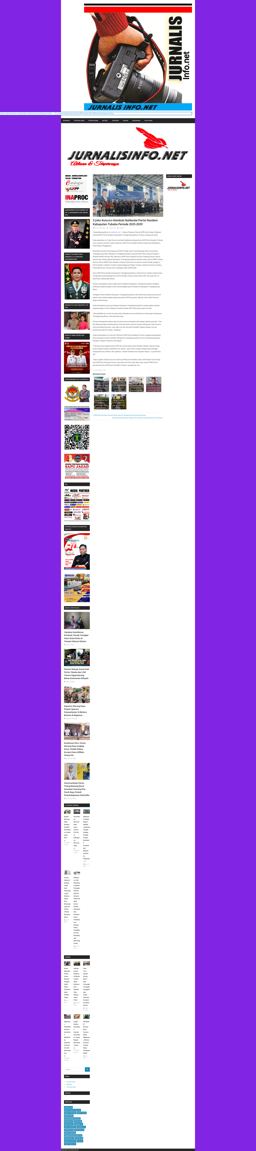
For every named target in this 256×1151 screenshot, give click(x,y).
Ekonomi (115, 120)
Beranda (66, 120)
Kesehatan (136, 120)
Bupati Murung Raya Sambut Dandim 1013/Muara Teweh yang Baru (67, 827)
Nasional (69, 1130)
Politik (79, 1138)
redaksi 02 (112, 228)
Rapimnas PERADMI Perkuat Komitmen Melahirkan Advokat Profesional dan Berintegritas (67, 1037)
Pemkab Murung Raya (73, 1135)
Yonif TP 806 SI (70, 1144)
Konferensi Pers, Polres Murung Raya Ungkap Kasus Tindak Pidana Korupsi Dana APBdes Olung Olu (75, 749)
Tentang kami (79, 120)
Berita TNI (81, 1113)
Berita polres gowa (72, 1110)
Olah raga (148, 120)
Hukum (125, 120)
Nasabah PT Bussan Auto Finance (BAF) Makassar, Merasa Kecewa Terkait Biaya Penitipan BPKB (86, 1037)
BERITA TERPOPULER (72, 608)
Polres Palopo (70, 1141)
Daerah (121, 228)
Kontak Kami (93, 120)
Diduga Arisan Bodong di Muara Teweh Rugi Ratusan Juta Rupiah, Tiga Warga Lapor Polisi (77, 984)
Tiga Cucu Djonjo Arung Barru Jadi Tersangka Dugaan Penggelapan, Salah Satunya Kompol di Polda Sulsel (86, 986)
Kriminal (78, 1124)
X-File (80, 1141)
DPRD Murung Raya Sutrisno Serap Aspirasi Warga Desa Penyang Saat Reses (120, 415)
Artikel (105, 120)
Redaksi (69, 1084)
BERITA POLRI (70, 1113)
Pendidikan (69, 1138)
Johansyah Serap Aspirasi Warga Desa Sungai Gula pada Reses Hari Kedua (137, 418)
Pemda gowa (70, 1132)
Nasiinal (81, 1127)
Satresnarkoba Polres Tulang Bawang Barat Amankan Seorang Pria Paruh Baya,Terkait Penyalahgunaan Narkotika (76, 789)
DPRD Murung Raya (72, 1118)
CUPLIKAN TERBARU (72, 805)
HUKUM (67, 957)
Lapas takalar (70, 1127)
